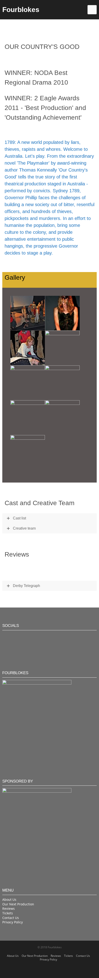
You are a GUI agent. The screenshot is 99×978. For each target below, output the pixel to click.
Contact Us (10, 918)
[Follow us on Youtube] (20, 636)
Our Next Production (18, 904)
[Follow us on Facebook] (13, 636)
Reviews (8, 908)
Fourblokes (20, 9)
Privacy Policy (12, 922)
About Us (9, 899)
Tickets (7, 913)
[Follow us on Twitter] (6, 636)
